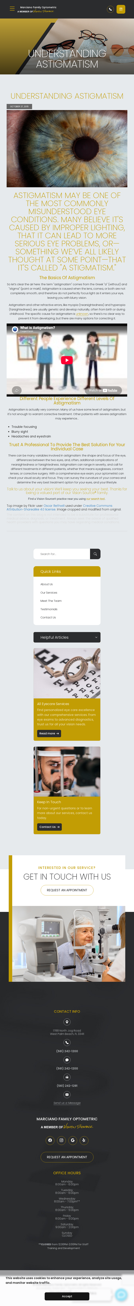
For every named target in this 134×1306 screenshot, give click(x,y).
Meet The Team (51, 601)
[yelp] (84, 1140)
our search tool (95, 499)
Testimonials (48, 609)
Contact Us (48, 617)
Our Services (48, 593)
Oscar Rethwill (54, 506)
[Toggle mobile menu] (12, 8)
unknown (82, 314)
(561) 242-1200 (67, 1051)
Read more (47, 733)
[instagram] (61, 1140)
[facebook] (50, 1140)
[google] (72, 1140)
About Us (46, 584)
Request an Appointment (67, 890)
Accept (67, 1296)
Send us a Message (67, 1103)
